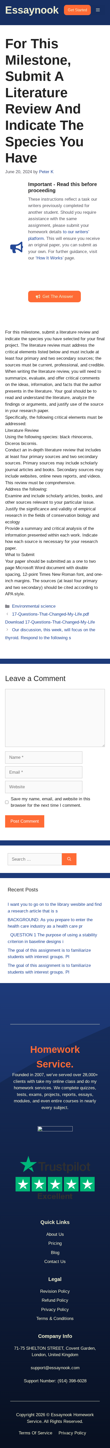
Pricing (55, 1243)
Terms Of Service (35, 1433)
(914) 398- (67, 1380)
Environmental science (34, 606)
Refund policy (55, 1300)
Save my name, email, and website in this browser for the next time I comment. (50, 802)
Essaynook (32, 10)
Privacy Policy (55, 1309)
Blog (55, 1252)
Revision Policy (55, 1291)
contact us (55, 1261)
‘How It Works (49, 258)
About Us (55, 1234)
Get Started (77, 10)
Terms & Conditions (55, 1318)
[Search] (69, 859)
